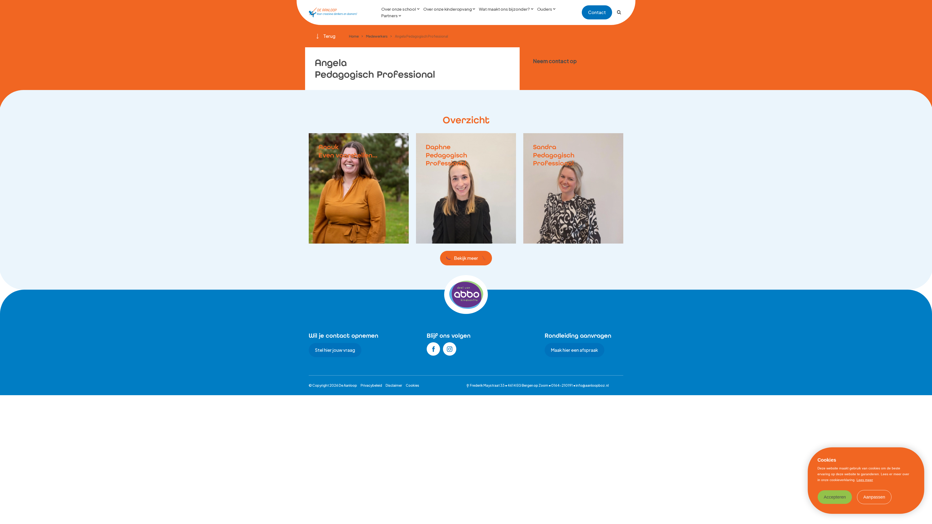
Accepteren (835, 497)
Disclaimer (394, 385)
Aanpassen (874, 497)
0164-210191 (562, 385)
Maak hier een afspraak (574, 350)
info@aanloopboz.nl (592, 385)
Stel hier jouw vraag (335, 350)
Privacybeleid (371, 385)
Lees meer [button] (865, 480)
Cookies (412, 385)
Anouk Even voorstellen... (347, 151)
